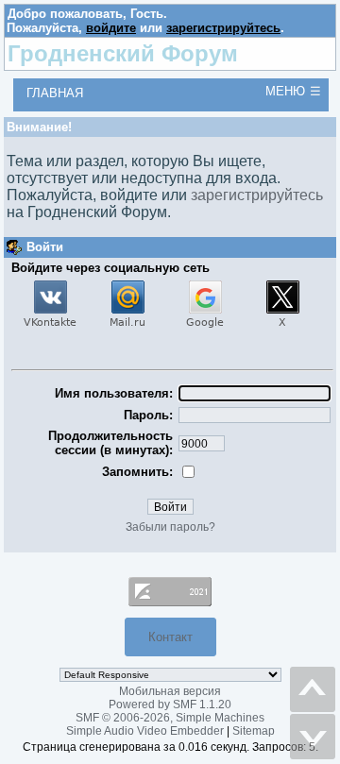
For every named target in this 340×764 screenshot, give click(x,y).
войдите (111, 28)
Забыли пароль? (170, 527)
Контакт (170, 637)
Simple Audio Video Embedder (145, 731)
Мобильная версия (170, 691)
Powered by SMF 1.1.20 (170, 704)
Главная (54, 93)
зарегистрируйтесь (223, 28)
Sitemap (253, 731)
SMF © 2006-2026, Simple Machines (170, 717)
